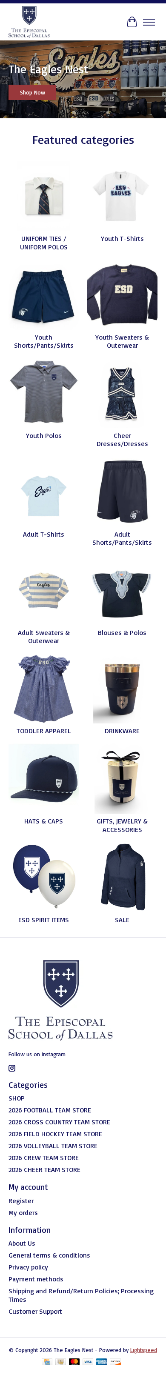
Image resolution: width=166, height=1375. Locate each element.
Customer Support (35, 1311)
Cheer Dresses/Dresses (122, 439)
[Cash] (60, 1362)
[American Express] (101, 1362)
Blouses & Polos (122, 632)
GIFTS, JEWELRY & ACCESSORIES (122, 825)
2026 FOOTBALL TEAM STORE (50, 1110)
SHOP (17, 1098)
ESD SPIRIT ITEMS (43, 919)
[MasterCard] (74, 1362)
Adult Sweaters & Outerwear (44, 636)
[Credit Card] (47, 1362)
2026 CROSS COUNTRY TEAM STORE (59, 1122)
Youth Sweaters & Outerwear (122, 341)
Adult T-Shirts (43, 534)
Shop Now (32, 92)
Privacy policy (28, 1267)
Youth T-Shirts (122, 238)
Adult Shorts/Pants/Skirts (122, 538)
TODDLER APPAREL (44, 730)
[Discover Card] (115, 1362)
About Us (22, 1243)
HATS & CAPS (43, 821)
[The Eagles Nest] (29, 22)
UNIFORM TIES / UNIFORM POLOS (44, 242)
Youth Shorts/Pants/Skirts (44, 341)
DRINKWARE (122, 730)
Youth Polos (44, 435)
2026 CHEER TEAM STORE (44, 1169)
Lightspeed (143, 1349)
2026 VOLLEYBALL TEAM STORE (53, 1145)
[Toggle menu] (148, 22)
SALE (122, 919)
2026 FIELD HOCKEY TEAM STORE (55, 1133)
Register (21, 1200)
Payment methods (36, 1279)
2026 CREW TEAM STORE (44, 1157)
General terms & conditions (49, 1255)
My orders (23, 1212)
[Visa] (88, 1362)
